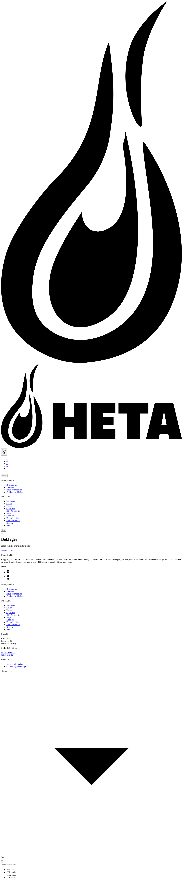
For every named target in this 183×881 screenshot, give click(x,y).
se (7, 466)
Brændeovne (11, 485)
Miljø (8, 513)
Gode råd (10, 516)
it (7, 468)
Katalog (9, 523)
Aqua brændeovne (14, 490)
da (7, 459)
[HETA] (91, 447)
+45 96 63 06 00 (8, 652)
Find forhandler (13, 520)
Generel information (14, 664)
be (7, 471)
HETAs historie (13, 511)
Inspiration (10, 501)
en (7, 461)
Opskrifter (10, 508)
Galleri (9, 504)
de (7, 463)
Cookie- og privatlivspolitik (18, 666)
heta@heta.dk (7, 655)
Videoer (9, 506)
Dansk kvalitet (12, 518)
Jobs (8, 525)
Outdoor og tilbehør (14, 492)
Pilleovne (10, 487)
